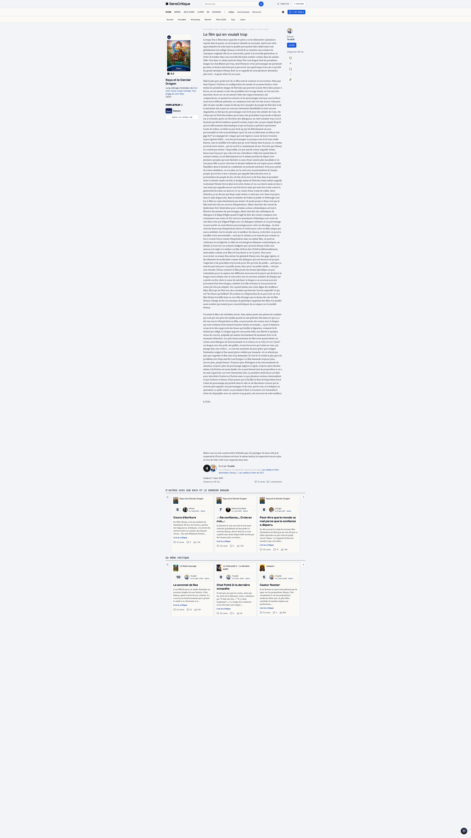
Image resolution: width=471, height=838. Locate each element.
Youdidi (231, 466)
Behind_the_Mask (239, 508)
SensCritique (208, 29)
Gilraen (192, 508)
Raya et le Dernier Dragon (178, 81)
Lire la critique (180, 537)
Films (216, 29)
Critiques (252, 29)
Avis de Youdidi (262, 29)
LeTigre (278, 508)
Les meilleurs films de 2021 (251, 472)
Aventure (223, 29)
